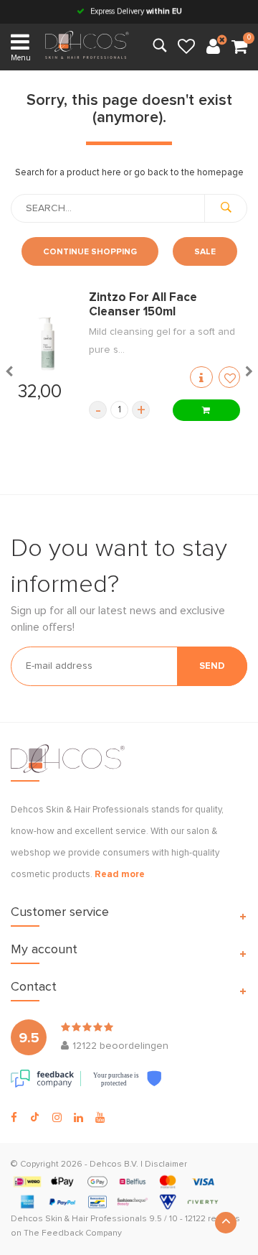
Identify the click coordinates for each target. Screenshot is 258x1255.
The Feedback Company (73, 1233)
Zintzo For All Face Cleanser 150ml (143, 305)
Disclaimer (166, 1164)
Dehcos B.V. (114, 1164)
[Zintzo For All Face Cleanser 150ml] (46, 343)
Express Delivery (135, 11)
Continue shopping (90, 252)
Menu (21, 58)
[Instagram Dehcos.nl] (57, 1118)
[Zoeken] (225, 208)
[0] (239, 47)
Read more (120, 874)
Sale (205, 252)
